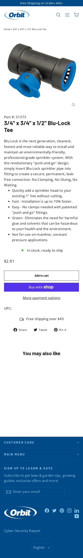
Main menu (14, 454)
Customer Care (19, 442)
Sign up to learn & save (28, 468)
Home (7, 29)
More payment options (41, 297)
